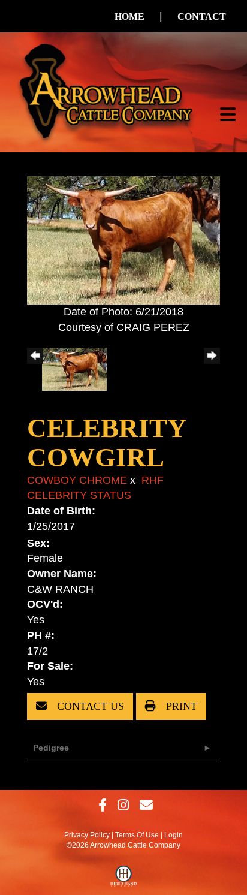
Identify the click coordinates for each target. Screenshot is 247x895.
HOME (129, 16)
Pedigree (51, 747)
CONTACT (201, 16)
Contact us (89, 706)
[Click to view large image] (123, 240)
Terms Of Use (137, 835)
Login (173, 835)
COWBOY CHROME (77, 480)
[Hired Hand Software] (123, 879)
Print (180, 706)
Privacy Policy (87, 835)
